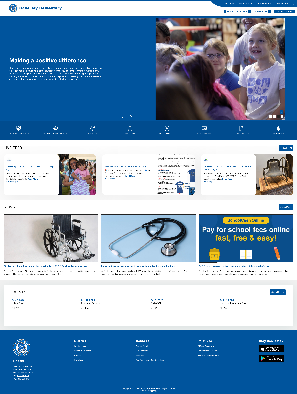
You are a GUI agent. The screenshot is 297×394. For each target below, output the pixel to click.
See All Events (277, 292)
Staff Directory (245, 3)
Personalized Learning (207, 351)
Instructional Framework (208, 355)
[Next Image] (130, 117)
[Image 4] (282, 116)
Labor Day (18, 303)
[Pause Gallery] (281, 112)
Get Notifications (143, 351)
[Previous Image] (122, 117)
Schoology (140, 355)
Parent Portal (142, 346)
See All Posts (286, 148)
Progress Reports (91, 303)
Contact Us (282, 3)
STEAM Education (206, 346)
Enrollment (79, 360)
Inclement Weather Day (234, 303)
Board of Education (82, 351)
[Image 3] (278, 116)
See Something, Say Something (150, 360)
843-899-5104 (24, 379)
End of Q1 (156, 303)
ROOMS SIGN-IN (284, 11)
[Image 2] (274, 116)
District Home (228, 3)
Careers (77, 355)
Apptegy (153, 391)
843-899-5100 (23, 375)
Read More (33, 179)
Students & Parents (265, 3)
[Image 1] (270, 116)
